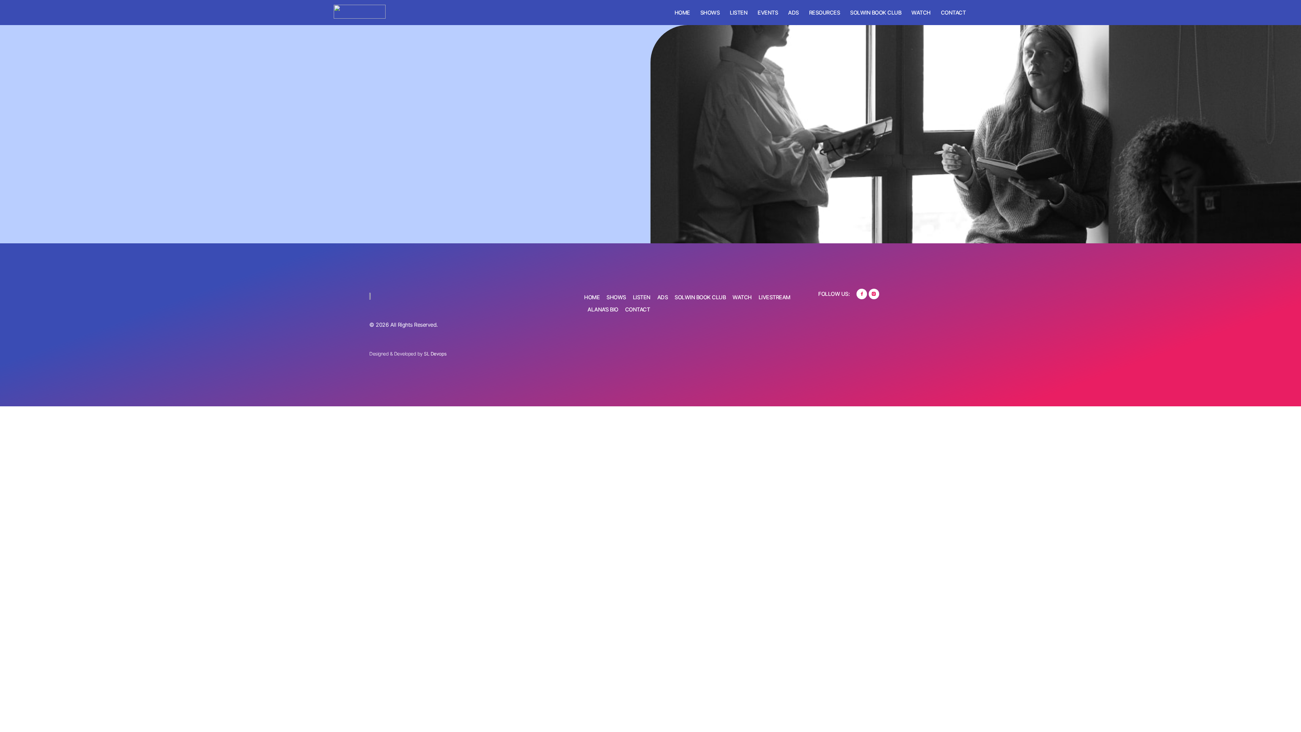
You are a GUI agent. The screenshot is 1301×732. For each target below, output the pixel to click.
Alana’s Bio (602, 309)
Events (768, 12)
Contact (953, 12)
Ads (793, 12)
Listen (738, 12)
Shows (710, 12)
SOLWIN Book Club (875, 12)
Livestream (774, 297)
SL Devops (435, 354)
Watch (921, 12)
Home (682, 12)
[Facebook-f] (861, 294)
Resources (824, 12)
